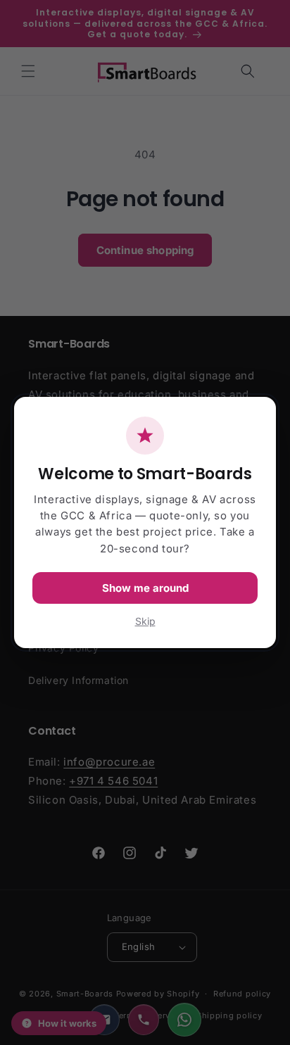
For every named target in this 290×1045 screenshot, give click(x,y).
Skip (145, 621)
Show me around (145, 588)
